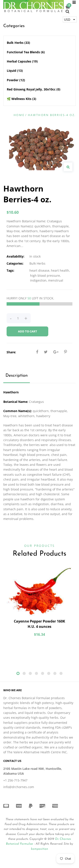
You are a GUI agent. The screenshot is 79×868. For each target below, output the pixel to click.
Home (19, 115)
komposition (39, 849)
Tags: (10, 270)
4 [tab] (36, 673)
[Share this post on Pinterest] (65, 351)
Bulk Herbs (18, 43)
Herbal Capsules (22, 61)
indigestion (38, 280)
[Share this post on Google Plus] (55, 351)
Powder (16, 80)
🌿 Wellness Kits (21, 99)
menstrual (55, 280)
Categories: (15, 263)
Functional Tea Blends (26, 52)
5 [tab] (42, 673)
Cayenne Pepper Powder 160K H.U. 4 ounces (39, 624)
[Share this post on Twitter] (46, 351)
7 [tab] (54, 673)
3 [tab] (30, 673)
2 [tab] (24, 673)
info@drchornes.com (18, 787)
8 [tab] (61, 673)
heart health (60, 270)
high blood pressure (45, 275)
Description (16, 375)
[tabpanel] (39, 604)
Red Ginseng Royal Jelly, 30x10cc (33, 89)
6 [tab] (48, 673)
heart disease (39, 270)
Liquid (15, 70)
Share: (11, 352)
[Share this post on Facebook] (37, 351)
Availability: (15, 256)
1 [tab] (18, 673)
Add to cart (27, 331)
